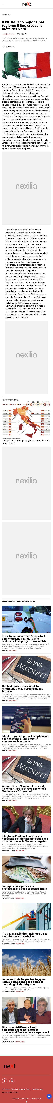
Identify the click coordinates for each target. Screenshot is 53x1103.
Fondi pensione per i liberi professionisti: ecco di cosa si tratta (24, 887)
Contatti (14, 1089)
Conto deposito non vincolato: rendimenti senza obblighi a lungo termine (22, 689)
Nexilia (5, 650)
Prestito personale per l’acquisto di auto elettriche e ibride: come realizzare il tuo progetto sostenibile (24, 639)
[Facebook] (3, 1079)
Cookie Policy (37, 1089)
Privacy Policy (25, 1089)
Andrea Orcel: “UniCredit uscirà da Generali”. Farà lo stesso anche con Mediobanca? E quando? (24, 789)
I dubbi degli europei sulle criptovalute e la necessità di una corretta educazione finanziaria (25, 739)
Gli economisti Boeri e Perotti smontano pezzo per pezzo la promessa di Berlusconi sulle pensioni (25, 1030)
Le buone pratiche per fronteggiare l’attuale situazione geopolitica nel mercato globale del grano (24, 982)
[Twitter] (10, 1079)
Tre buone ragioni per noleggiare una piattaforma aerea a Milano (24, 934)
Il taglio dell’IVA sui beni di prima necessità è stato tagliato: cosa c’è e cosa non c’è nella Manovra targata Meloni (25, 839)
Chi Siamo (6, 1089)
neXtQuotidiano (8, 34)
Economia (6, 15)
